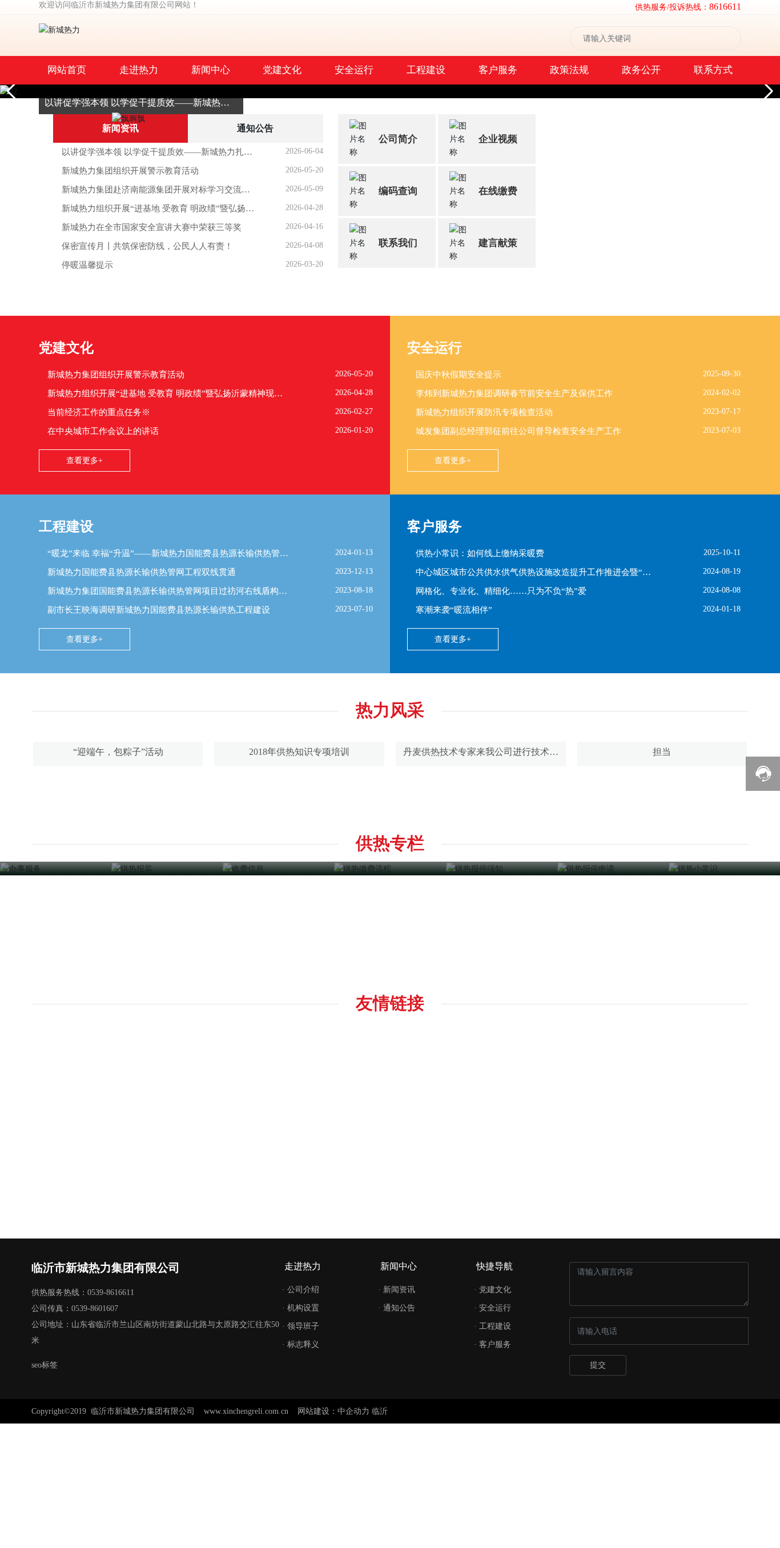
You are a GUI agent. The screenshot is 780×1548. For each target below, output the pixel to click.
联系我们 (398, 696)
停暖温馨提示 (87, 718)
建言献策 (498, 696)
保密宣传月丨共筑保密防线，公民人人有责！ (147, 700)
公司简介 (398, 593)
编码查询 (398, 645)
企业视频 (498, 593)
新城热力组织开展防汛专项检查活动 (484, 1274)
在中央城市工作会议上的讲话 (103, 1293)
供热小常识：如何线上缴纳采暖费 (480, 1415)
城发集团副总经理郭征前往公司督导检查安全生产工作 (518, 1293)
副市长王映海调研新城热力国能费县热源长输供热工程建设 (158, 1472)
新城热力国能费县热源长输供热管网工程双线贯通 (141, 1434)
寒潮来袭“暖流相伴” (454, 1472)
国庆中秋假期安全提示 (458, 1236)
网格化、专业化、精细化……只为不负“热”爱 (501, 1453)
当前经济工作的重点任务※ (98, 1274)
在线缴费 (498, 645)
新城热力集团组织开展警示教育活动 (130, 624)
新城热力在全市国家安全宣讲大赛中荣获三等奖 (152, 681)
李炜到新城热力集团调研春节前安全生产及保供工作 (514, 1255)
